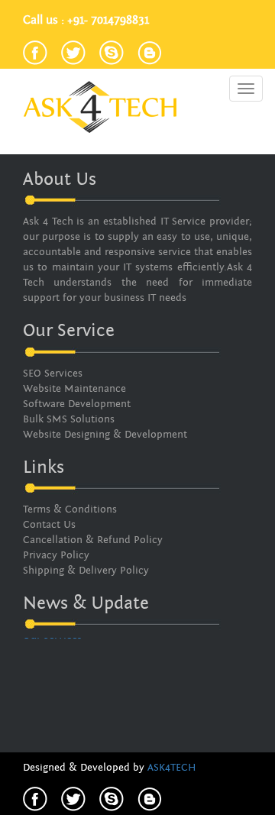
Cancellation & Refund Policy (93, 540)
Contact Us (49, 525)
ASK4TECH (171, 768)
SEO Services (52, 373)
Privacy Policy (56, 555)
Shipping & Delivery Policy (86, 570)
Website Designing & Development (105, 435)
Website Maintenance (74, 389)
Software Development (77, 404)
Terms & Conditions (70, 509)
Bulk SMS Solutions (69, 419)
